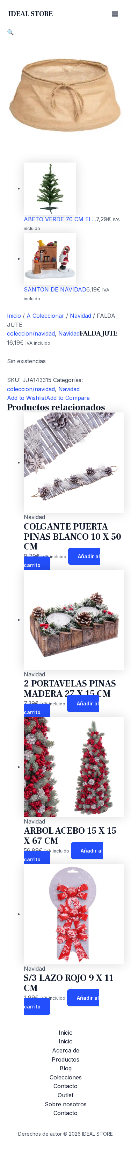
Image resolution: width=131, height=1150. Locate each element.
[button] (10, 32)
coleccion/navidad (31, 333)
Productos (65, 1059)
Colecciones (66, 1077)
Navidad (80, 315)
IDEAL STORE (30, 14)
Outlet (65, 1095)
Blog (66, 1068)
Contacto (65, 1086)
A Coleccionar (45, 315)
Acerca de (65, 1050)
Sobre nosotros (66, 1104)
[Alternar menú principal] (115, 14)
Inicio (14, 315)
